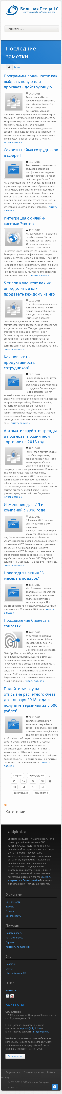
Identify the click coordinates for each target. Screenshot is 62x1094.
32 (33, 787)
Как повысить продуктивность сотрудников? (19, 362)
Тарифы (10, 906)
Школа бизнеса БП (16, 973)
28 (42, 781)
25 (14, 781)
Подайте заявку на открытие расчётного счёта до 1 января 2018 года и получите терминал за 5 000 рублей (31, 699)
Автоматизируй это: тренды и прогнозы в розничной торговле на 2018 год (30, 436)
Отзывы (10, 911)
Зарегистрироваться (34, 1072)
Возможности (13, 902)
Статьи (9, 968)
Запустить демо (13, 1072)
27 (33, 781)
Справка (10, 942)
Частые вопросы (14, 937)
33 (42, 787)
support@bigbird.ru (31, 1028)
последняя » (41, 792)
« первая (17, 775)
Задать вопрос (15, 1056)
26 (23, 781)
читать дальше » (39, 275)
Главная (17, 67)
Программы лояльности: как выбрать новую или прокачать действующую (30, 81)
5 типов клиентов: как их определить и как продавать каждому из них (29, 288)
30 (14, 787)
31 (23, 787)
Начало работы (14, 933)
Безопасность (13, 915)
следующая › (21, 792)
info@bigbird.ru (42, 1031)
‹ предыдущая (36, 775)
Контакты (11, 990)
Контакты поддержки (18, 946)
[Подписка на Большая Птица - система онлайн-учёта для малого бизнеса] (31, 806)
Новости (10, 964)
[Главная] (31, 9)
